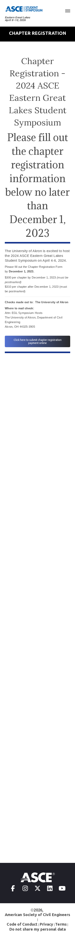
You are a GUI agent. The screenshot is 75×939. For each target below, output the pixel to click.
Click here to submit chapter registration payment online (38, 341)
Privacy (46, 924)
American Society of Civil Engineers (37, 914)
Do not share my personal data (37, 929)
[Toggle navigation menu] (67, 10)
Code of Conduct (22, 924)
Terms (61, 924)
